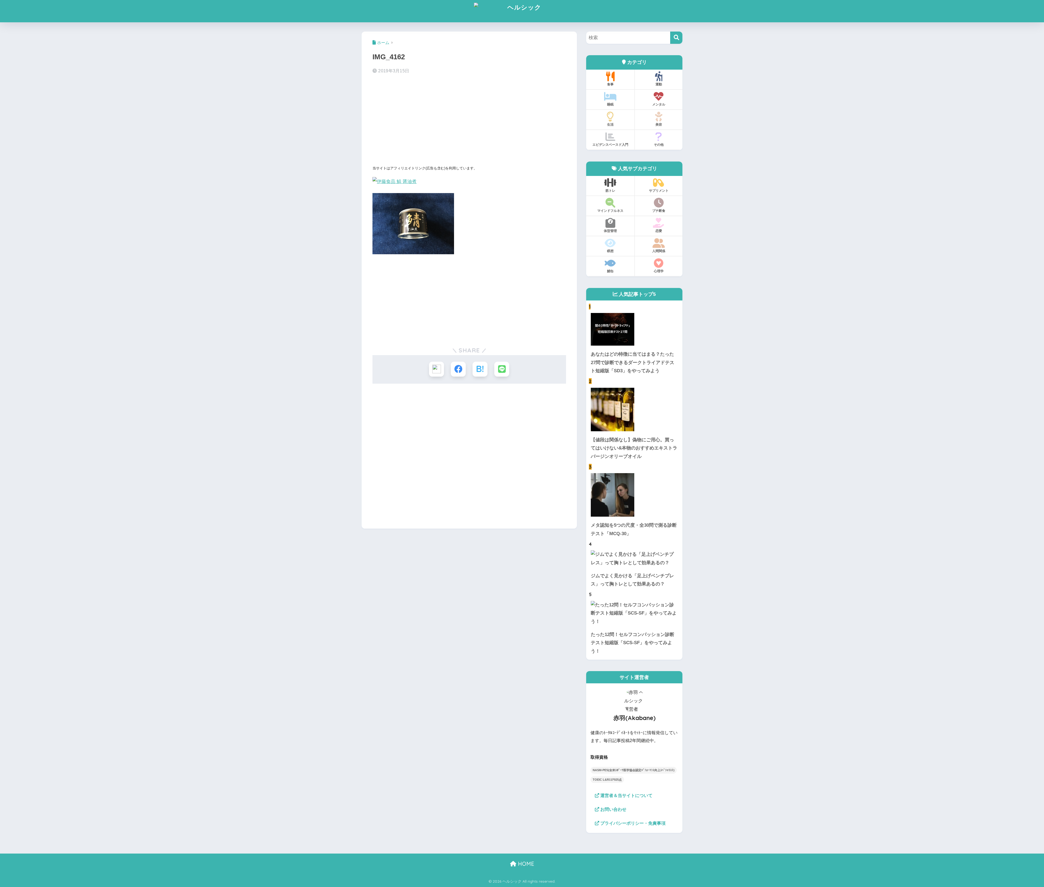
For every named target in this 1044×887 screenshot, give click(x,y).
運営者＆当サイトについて (625, 795)
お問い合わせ (612, 809)
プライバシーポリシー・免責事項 (632, 823)
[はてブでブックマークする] (480, 369)
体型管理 (610, 231)
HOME (525, 863)
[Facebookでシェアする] (458, 369)
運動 (658, 84)
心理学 (659, 271)
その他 (659, 144)
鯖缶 (610, 271)
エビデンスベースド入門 (610, 144)
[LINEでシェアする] (501, 369)
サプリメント (659, 190)
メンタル (658, 104)
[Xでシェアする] (436, 369)
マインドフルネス (610, 211)
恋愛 (658, 231)
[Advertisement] (469, 121)
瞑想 (610, 251)
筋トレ (610, 190)
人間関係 (658, 251)
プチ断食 (658, 211)
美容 (658, 124)
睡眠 (610, 104)
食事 (610, 84)
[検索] (676, 38)
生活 (610, 124)
